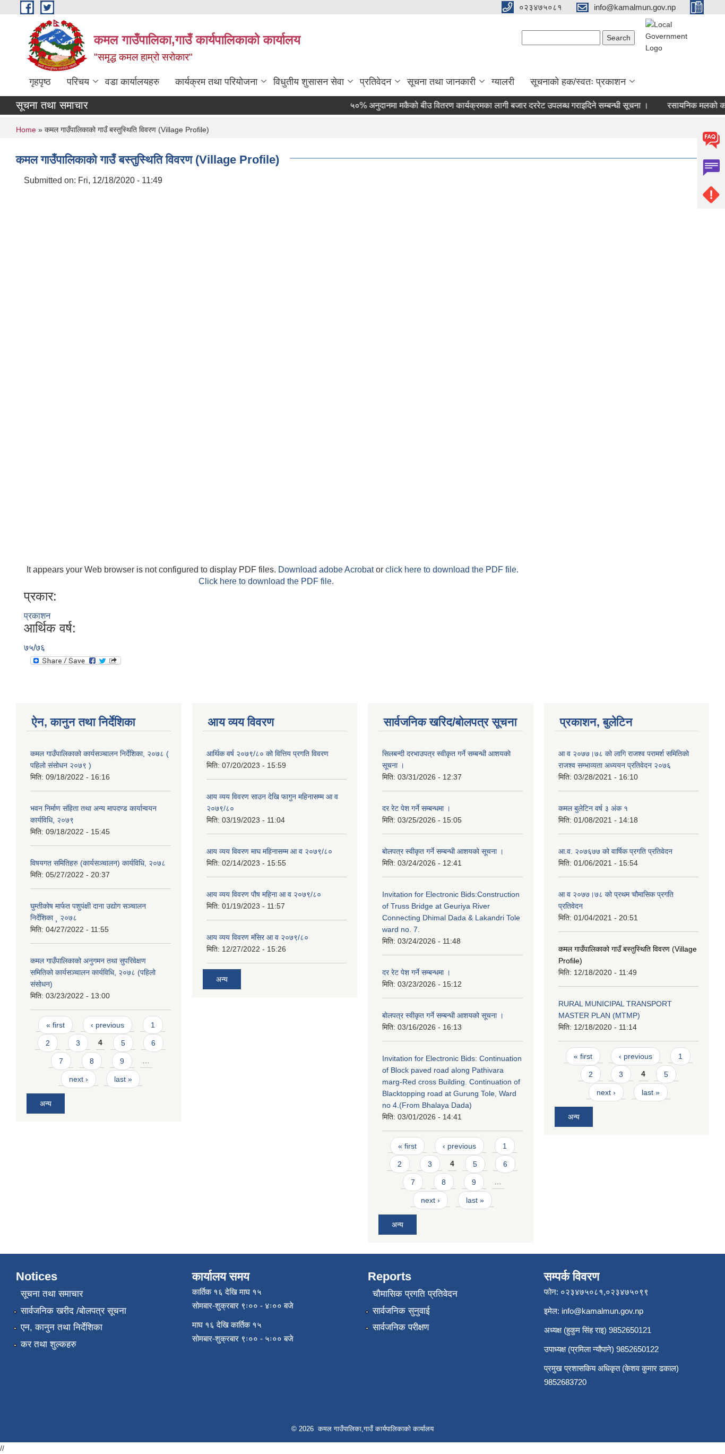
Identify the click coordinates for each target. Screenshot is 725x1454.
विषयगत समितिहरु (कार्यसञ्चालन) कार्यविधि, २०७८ (98, 863)
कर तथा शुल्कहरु (48, 1344)
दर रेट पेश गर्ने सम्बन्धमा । (416, 808)
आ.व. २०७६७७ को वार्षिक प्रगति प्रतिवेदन (615, 851)
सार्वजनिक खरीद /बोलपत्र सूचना (73, 1311)
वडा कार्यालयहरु (132, 81)
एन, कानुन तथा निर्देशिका (61, 1327)
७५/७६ (34, 647)
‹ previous (107, 1025)
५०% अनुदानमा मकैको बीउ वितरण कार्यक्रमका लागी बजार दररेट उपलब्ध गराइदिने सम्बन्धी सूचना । (488, 105)
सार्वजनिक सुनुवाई (401, 1311)
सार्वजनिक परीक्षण (401, 1327)
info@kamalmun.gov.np (602, 1310)
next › (78, 1079)
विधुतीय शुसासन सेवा (308, 81)
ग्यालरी (502, 81)
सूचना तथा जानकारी (441, 81)
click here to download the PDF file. (452, 569)
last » (123, 1079)
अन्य (45, 1103)
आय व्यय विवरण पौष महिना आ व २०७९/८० (263, 894)
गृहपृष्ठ (40, 81)
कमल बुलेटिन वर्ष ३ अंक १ (593, 808)
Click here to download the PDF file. (266, 581)
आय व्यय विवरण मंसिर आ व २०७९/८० (257, 937)
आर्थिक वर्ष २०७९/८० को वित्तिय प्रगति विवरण (267, 753)
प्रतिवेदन (375, 81)
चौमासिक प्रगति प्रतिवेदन (415, 1294)
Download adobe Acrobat (327, 569)
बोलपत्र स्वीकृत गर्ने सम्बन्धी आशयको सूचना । (443, 851)
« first (55, 1025)
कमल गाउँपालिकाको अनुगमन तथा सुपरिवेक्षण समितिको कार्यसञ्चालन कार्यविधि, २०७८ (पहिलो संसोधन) (93, 972)
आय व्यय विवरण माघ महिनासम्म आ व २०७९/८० (269, 851)
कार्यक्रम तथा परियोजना (216, 81)
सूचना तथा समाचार (52, 1294)
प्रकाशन (37, 615)
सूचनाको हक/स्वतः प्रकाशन (578, 81)
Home (26, 129)
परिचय (78, 81)
